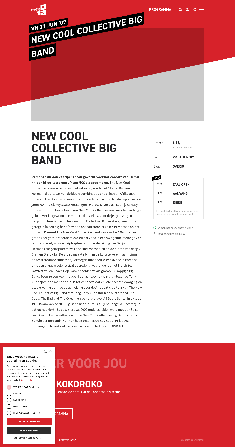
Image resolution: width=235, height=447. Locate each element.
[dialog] (29, 395)
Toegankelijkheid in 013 (171, 233)
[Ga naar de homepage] (43, 9)
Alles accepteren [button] (29, 421)
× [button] (50, 351)
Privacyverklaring (67, 439)
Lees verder (27, 379)
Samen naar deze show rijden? (175, 227)
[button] (29, 438)
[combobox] (45, 351)
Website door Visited (192, 439)
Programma (160, 10)
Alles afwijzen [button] (29, 430)
